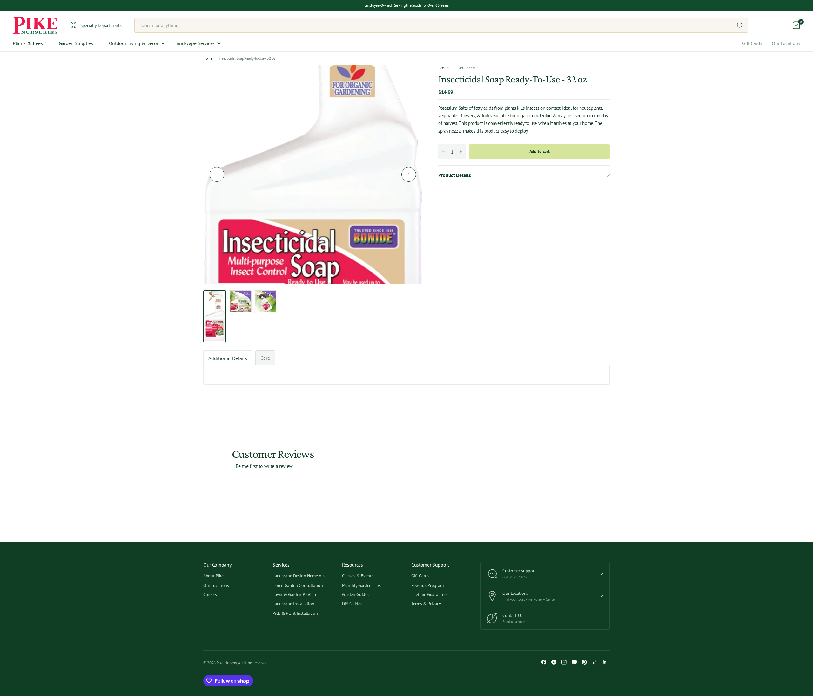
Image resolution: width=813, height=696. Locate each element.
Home (207, 58)
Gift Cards (752, 43)
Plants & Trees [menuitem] (28, 43)
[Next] (408, 174)
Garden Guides (355, 594)
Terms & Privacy (426, 604)
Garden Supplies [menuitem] (76, 43)
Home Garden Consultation (297, 585)
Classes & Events (357, 576)
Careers (210, 594)
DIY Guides (352, 604)
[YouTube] (574, 662)
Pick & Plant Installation (295, 613)
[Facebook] (544, 662)
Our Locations (786, 43)
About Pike (213, 576)
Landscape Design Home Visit (299, 576)
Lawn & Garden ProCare (294, 594)
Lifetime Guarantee (428, 594)
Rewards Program (427, 585)
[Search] (740, 25)
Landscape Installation (293, 604)
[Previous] (217, 174)
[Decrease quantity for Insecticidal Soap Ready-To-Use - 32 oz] (443, 151)
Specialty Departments (100, 25)
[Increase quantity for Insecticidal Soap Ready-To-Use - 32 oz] (461, 151)
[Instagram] (564, 662)
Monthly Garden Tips (361, 585)
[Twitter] (554, 662)
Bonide (444, 68)
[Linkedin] (605, 662)
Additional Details (227, 358)
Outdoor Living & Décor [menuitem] (133, 43)
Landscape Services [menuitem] (194, 43)
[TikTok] (594, 662)
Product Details (454, 175)
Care (265, 358)
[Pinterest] (584, 662)
